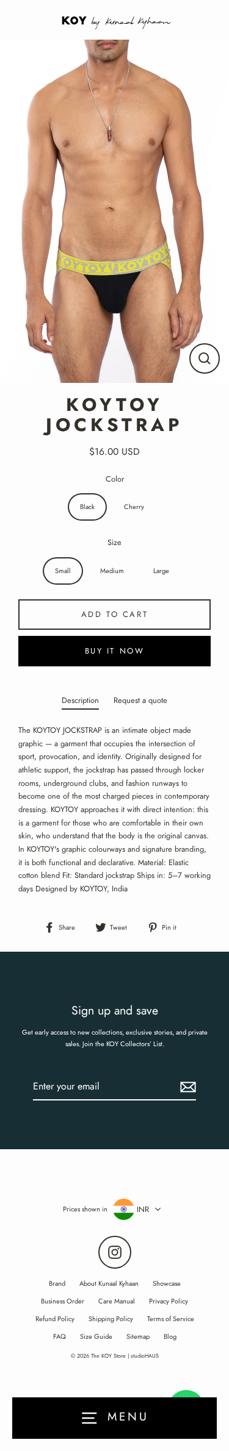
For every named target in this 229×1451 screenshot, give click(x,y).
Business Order (62, 1301)
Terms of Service (170, 1319)
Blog (170, 1336)
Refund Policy (55, 1319)
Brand (57, 1283)
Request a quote (140, 700)
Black (87, 507)
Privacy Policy (168, 1301)
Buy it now (115, 651)
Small (63, 571)
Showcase (167, 1283)
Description (80, 700)
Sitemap (138, 1336)
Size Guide (96, 1336)
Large (161, 571)
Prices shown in (85, 1209)
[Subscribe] (186, 1086)
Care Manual (116, 1301)
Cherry (134, 507)
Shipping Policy (111, 1319)
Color (115, 479)
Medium (112, 571)
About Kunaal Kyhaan (109, 1283)
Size (114, 542)
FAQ (59, 1336)
